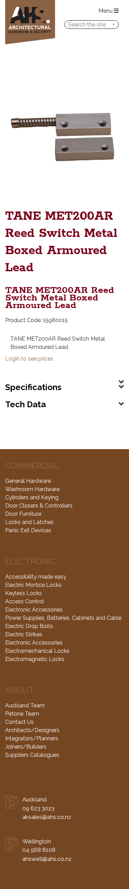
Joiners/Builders (25, 746)
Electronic (30, 561)
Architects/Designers (32, 730)
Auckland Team (25, 705)
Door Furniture (23, 514)
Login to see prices (29, 358)
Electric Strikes (23, 634)
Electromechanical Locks (37, 651)
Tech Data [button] (25, 404)
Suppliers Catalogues (32, 755)
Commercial (32, 465)
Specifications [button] (33, 387)
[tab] (64, 376)
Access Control (24, 601)
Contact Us (19, 722)
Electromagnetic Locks (34, 659)
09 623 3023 (38, 808)
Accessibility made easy (35, 576)
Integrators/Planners (31, 738)
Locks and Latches (29, 522)
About (19, 690)
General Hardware (28, 481)
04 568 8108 (38, 849)
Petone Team (22, 713)
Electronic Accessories (34, 609)
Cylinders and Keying (31, 497)
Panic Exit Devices (28, 530)
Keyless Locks (23, 593)
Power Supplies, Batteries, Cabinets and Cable (63, 618)
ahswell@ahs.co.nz (47, 858)
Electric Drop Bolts (29, 626)
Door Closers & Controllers (39, 505)
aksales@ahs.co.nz (46, 816)
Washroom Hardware (32, 489)
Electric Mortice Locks (33, 585)
